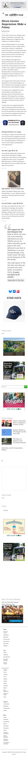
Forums (5, 510)
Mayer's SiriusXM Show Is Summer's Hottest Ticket (19, 422)
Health (5, 681)
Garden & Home (5, 694)
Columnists (6, 704)
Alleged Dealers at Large (11, 132)
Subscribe (6, 728)
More (4, 715)
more (3, 333)
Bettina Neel (6, 31)
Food (4, 676)
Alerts (4, 730)
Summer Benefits (5, 659)
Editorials (5, 706)
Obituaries (6, 635)
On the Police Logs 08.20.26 (12, 203)
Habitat (5, 679)
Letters (5, 710)
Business (5, 637)
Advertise (5, 719)
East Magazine (5, 690)
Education (6, 643)
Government (6, 639)
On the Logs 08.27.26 (10, 151)
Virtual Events (5, 663)
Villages (5, 645)
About (4, 717)
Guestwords (6, 708)
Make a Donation (5, 736)
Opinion (5, 701)
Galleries (5, 654)
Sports (5, 687)
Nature (5, 683)
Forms (5, 723)
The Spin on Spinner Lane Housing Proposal (19, 440)
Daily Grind (6, 641)
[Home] (14, 14)
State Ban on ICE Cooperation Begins (12, 449)
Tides (4, 697)
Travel (5, 672)
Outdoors (5, 685)
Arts (4, 650)
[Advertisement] (14, 581)
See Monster (6, 657)
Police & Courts (5, 632)
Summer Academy (5, 740)
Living (5, 670)
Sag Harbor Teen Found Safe (13, 189)
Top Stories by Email (6, 743)
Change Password (6, 733)
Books (5, 652)
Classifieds (6, 721)
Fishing (5, 674)
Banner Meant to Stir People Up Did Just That (19, 431)
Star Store (6, 726)
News (4, 629)
